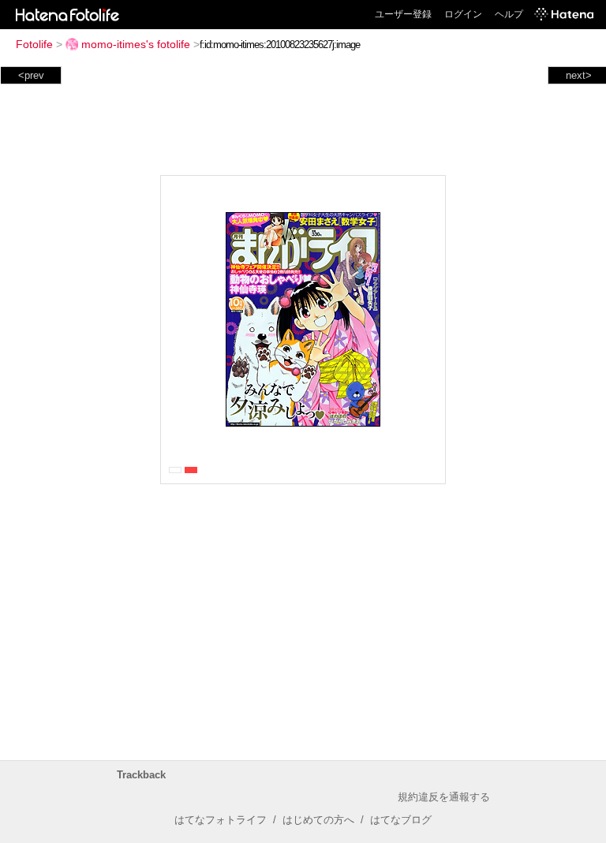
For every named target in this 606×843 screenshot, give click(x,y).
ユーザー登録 (403, 14)
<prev (31, 75)
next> (579, 75)
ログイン (463, 14)
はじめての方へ (318, 820)
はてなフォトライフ (220, 820)
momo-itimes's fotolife (135, 44)
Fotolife (34, 44)
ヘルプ (509, 14)
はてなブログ (401, 820)
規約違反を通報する (444, 797)
